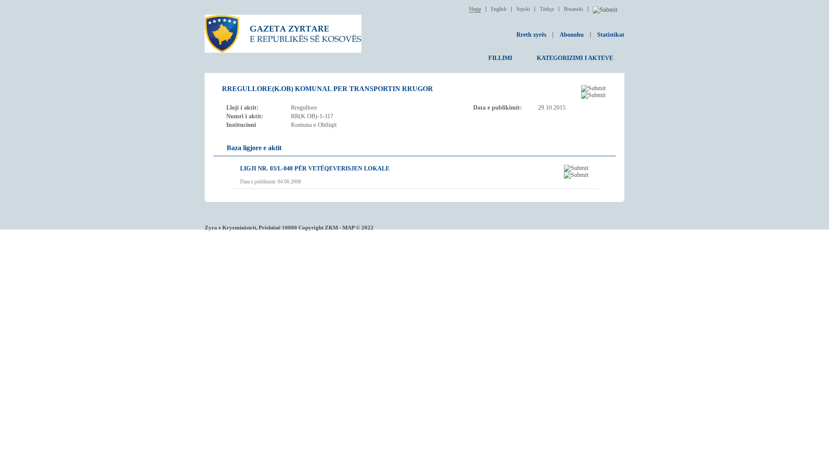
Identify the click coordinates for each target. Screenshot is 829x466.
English (498, 9)
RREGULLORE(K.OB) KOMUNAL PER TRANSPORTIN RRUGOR (327, 88)
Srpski (523, 9)
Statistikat (610, 34)
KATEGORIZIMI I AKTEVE (575, 58)
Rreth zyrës (531, 34)
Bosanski (573, 9)
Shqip (475, 9)
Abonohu (572, 34)
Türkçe (547, 9)
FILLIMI (500, 58)
